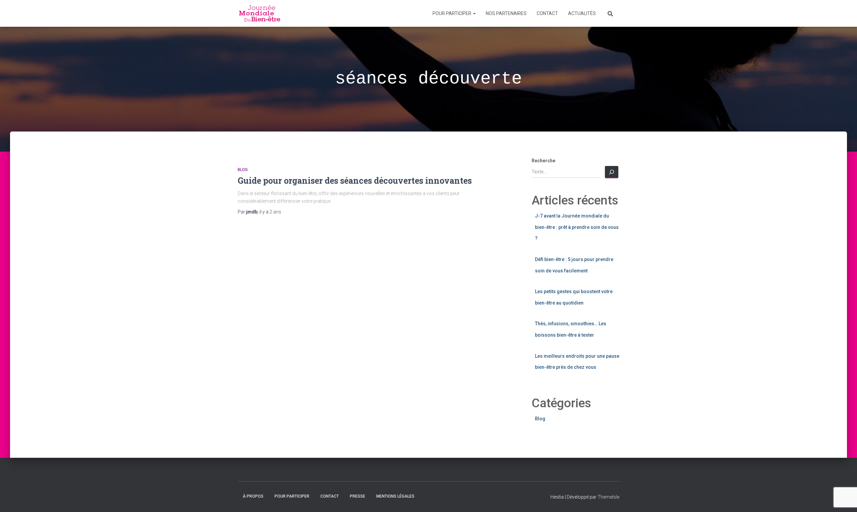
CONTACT (547, 13)
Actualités (582, 13)
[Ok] (611, 172)
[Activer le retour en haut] (843, 498)
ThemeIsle (608, 497)
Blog (243, 169)
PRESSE (357, 496)
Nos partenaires (506, 13)
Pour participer (452, 13)
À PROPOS (253, 496)
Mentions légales (395, 496)
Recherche (543, 160)
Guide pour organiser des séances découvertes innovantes (355, 180)
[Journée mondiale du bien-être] (260, 13)
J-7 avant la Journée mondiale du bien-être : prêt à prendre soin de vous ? (577, 227)
